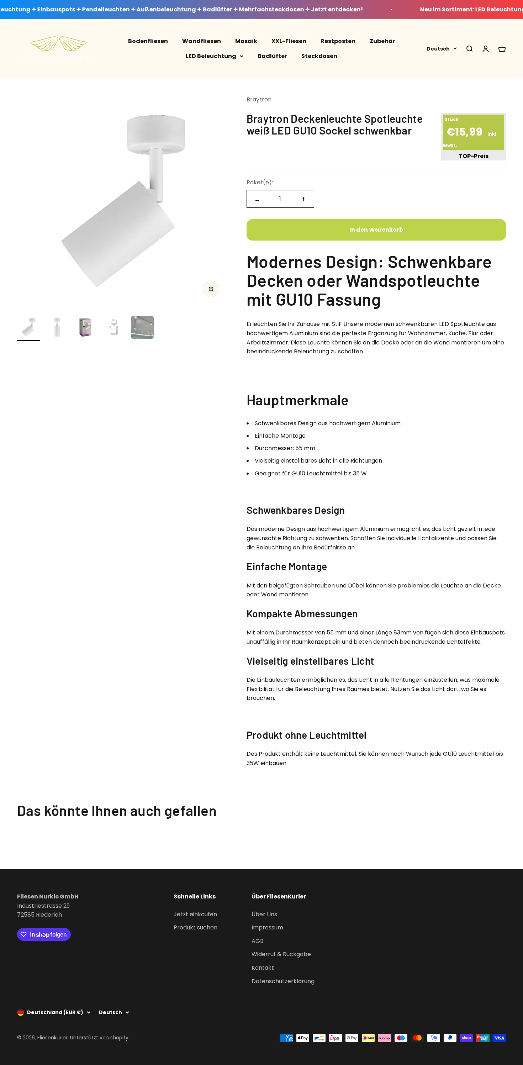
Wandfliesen (201, 41)
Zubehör (382, 41)
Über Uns (264, 914)
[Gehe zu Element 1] (28, 328)
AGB (258, 941)
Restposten (338, 41)
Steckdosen (319, 56)
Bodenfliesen (148, 41)
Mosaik (246, 41)
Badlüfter (272, 56)
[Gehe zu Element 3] (85, 328)
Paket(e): (260, 182)
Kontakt (263, 968)
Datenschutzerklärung (283, 981)
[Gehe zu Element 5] (142, 328)
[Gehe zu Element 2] (57, 328)
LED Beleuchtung (211, 56)
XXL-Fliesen (288, 41)
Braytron (259, 99)
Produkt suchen (195, 927)
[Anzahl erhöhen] (303, 199)
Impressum (267, 927)
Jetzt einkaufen (195, 914)
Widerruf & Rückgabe (281, 954)
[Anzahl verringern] (257, 200)
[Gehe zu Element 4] (113, 328)
